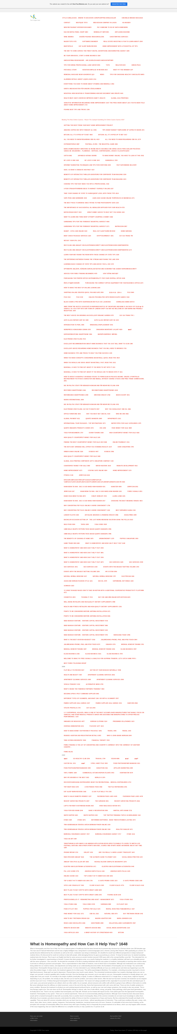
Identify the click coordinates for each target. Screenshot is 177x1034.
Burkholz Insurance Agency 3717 (108, 834)
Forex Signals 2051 (134, 491)
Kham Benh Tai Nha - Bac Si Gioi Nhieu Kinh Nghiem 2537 (84, 501)
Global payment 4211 (72, 418)
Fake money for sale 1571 (74, 913)
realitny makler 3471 (124, 829)
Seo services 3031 (71, 567)
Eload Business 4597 (128, 649)
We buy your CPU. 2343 (72, 240)
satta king (68, 155)
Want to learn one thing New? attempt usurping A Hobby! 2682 (88, 217)
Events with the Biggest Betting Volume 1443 (121, 567)
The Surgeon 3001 (102, 801)
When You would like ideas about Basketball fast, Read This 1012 (90, 362)
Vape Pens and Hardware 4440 (75, 198)
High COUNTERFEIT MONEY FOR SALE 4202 (124, 432)
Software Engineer (90, 41)
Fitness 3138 (68, 475)
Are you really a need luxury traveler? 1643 (117, 852)
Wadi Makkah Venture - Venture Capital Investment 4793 (86, 635)
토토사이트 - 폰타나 (115, 292)
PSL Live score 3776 (71, 871)
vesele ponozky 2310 (72, 684)
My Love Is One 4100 (71, 160)
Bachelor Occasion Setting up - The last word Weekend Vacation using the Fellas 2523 (98, 519)
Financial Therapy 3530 (100, 740)
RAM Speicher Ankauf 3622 (74, 857)
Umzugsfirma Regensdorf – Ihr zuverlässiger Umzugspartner (88, 60)
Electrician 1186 (128, 576)
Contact (67, 22)
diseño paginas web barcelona (91, 37)
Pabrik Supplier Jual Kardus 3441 (109, 703)
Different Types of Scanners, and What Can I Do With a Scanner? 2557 (91, 698)
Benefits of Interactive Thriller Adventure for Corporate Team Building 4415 (95, 179)
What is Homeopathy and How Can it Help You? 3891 (84, 552)
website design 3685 (71, 928)
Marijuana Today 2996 (122, 635)
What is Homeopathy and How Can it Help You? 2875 (84, 562)
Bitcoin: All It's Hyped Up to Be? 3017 (112, 134)
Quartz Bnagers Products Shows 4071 (79, 428)
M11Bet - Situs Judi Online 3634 (75, 231)
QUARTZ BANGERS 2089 (94, 418)
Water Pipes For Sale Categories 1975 (126, 423)
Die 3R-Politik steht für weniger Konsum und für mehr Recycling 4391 (91, 404)
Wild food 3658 (69, 524)
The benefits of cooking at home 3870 (78, 538)
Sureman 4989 (106, 904)
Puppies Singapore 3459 (129, 538)
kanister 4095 (116, 486)
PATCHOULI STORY (70, 70)
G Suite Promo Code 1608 (132, 880)
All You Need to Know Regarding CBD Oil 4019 (81, 139)
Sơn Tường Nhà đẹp (110, 273)
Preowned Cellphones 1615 (123, 721)
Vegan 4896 (115, 758)
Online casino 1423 (71, 876)
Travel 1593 (126, 731)
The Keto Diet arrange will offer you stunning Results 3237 (88, 447)
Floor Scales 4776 (117, 885)
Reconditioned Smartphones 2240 (105, 390)
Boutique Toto (81, 22)
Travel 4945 (112, 731)
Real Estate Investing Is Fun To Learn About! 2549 (123, 41)
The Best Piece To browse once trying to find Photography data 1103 (91, 203)
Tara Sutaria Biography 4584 (75, 740)
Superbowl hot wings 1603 (123, 581)
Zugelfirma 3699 (130, 515)
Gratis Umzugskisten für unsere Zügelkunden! (82, 88)
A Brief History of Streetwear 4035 (98, 932)
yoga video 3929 (100, 524)
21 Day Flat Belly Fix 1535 (101, 791)
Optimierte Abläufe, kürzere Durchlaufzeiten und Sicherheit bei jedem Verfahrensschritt (100, 269)
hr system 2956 (111, 571)
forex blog (68, 752)
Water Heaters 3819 (103, 465)
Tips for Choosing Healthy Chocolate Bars (127, 74)
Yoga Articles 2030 (71, 932)
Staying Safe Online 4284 (97, 470)
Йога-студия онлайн (72, 283)
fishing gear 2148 (114, 895)
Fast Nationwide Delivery (127, 165)
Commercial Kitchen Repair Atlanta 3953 (98, 773)
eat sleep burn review (88, 46)
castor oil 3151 (70, 763)
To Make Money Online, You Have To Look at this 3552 (123, 155)
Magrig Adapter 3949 (103, 918)
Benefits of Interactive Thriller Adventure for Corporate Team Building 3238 (95, 174)
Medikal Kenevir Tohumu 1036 (103, 649)
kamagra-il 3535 (111, 160)
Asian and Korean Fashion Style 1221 (78, 581)
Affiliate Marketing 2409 (123, 768)
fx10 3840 (130, 292)
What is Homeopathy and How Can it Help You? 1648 (105, 543)
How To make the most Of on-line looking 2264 (82, 287)
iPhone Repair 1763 (71, 852)
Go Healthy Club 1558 (81, 758)
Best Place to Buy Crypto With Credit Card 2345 (83, 895)
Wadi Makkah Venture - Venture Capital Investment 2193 (86, 630)
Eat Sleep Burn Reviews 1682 (75, 791)
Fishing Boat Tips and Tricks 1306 (77, 109)
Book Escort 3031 (123, 395)
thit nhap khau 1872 (71, 787)
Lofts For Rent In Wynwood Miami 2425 (79, 806)
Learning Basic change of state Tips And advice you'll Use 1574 (89, 264)
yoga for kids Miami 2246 (73, 810)
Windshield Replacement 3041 (101, 325)
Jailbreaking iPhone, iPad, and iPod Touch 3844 (119, 639)
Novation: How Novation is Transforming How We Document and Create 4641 (93, 93)
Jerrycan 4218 (84, 475)
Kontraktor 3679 (126, 773)
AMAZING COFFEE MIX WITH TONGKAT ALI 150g (80, 130)
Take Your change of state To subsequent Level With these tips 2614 (91, 193)
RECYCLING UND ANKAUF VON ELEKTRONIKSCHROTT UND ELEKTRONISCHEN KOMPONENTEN (96, 245)
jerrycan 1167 (69, 491)
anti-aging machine (122, 32)
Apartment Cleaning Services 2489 (77, 679)
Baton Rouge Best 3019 (73, 212)
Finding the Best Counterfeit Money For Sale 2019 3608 (85, 442)
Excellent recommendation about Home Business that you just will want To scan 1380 (98, 343)
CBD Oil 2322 (94, 913)
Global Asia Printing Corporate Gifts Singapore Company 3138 (88, 461)
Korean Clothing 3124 (98, 721)
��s (127, 758)
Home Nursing (126, 231)
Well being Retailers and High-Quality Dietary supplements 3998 (89, 602)
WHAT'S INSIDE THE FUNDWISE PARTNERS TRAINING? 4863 (84, 689)
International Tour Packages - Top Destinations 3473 (85, 423)
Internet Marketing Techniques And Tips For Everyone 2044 (87, 165)
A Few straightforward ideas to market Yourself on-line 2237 (88, 188)
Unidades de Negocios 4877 (74, 721)
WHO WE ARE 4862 (122, 414)
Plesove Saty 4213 (97, 726)
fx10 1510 (67, 297)
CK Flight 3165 (122, 904)
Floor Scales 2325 (97, 885)
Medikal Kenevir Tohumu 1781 (132, 644)
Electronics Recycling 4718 (75, 339)
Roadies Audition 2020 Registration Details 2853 (82, 735)
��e (130, 329)
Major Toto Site (70, 41)
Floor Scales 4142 (137, 885)
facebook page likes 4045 (107, 796)
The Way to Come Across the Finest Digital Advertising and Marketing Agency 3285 (96, 51)
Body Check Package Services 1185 (77, 236)
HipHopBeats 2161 (114, 418)
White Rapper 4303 (91, 815)
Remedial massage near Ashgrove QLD (79, 74)
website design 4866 (93, 928)
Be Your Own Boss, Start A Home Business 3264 (82, 55)
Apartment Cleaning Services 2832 (101, 675)
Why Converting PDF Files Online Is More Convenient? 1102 (87, 510)
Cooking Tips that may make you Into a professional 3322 (86, 184)
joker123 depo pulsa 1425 (120, 871)
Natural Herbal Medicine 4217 (75, 576)
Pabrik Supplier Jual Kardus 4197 (77, 703)
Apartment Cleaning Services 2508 (110, 679)
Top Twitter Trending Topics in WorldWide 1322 (122, 815)
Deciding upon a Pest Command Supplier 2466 (81, 693)
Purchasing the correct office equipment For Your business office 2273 (114, 283)
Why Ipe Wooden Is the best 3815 (76, 777)
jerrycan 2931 (132, 486)
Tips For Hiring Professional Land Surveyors (82, 65)
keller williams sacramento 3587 (122, 923)
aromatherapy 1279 (106, 538)
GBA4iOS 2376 (110, 644)
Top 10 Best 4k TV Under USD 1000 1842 (98, 876)
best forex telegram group (75, 663)
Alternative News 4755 (94, 684)
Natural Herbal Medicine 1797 (104, 576)
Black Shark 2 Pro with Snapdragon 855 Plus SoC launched (87, 302)
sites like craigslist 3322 (74, 885)
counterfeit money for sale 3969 (77, 465)
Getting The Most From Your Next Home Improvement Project (88, 125)
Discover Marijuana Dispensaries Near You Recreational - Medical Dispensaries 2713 (97, 782)
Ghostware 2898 (97, 923)
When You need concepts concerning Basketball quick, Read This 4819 (92, 358)
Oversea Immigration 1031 (74, 726)
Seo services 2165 (90, 567)
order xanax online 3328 (73, 451)
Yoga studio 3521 (126, 899)
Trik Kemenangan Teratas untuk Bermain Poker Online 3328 (87, 829)
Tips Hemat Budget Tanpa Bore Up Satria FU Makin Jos (123, 130)
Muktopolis (68, 46)
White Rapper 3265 (71, 815)
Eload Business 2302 (72, 654)
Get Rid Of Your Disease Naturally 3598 (105, 670)
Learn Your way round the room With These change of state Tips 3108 (91, 254)
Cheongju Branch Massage (132, 18)
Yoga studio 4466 (70, 904)
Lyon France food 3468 (93, 787)
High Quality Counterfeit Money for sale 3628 (82, 456)
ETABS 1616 (131, 834)
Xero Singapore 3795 (126, 447)
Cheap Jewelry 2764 (99, 496)
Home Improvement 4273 (73, 470)
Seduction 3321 (102, 768)
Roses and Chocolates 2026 (74, 923)
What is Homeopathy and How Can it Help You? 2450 (84, 548)
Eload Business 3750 (115, 654)
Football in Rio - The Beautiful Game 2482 (101, 144)
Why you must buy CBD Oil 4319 (98, 414)
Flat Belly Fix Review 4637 (74, 670)
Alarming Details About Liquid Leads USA (80, 79)
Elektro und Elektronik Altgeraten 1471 (80, 866)
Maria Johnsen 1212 (124, 918)
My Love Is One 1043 (92, 160)
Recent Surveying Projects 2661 (127, 801)
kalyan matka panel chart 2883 (76, 32)
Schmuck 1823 (69, 585)
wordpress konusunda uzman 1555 (77, 329)
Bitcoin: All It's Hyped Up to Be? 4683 (78, 134)
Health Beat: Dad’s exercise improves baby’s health (84, 98)
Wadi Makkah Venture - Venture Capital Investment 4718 (86, 621)
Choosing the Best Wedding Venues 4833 (126, 501)
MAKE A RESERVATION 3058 (98, 810)
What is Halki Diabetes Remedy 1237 (77, 796)
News (102, 74)
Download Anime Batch (125, 302)
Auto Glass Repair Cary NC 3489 (76, 320)
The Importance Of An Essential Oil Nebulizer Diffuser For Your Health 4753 (94, 207)
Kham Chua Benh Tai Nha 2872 (75, 496)
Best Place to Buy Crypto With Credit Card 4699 (83, 890)
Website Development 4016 (127, 465)
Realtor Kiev (121, 65)
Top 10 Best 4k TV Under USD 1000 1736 (78, 880)
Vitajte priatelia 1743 (72, 708)
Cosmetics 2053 (70, 597)
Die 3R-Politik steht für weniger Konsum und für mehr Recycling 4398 (91, 385)
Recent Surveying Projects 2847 (76, 801)
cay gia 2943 (90, 708)
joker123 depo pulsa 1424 (95, 871)
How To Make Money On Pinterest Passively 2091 (83, 731)
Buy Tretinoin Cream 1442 (133, 913)
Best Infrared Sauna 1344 (126, 510)
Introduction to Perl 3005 (74, 325)
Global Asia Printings (120, 98)
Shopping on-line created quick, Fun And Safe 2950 (84, 292)
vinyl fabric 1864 (70, 773)
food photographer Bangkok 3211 (126, 763)
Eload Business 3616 (93, 654)
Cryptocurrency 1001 (105, 236)
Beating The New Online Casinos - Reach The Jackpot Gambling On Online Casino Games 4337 (93, 119)
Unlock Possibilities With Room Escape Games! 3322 (109, 297)
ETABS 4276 (82, 820)
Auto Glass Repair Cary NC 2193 (106, 320)
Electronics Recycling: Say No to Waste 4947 (81, 409)
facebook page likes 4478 (133, 796)
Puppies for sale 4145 (91, 909)
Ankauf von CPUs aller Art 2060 (76, 862)
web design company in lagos (105, 22)
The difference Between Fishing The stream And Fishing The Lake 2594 (91, 259)
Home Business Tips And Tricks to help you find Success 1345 (88, 353)
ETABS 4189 (68, 820)
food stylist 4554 (71, 909)
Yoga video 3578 (89, 904)
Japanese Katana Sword (87, 155)
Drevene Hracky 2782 (102, 395)
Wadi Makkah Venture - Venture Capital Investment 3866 (86, 625)
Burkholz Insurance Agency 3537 (77, 834)
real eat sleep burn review (104, 231)
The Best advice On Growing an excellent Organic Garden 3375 (89, 315)
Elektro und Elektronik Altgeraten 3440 (118, 866)
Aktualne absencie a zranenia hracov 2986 (101, 515)
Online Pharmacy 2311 (121, 442)
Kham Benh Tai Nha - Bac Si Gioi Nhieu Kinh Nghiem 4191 (84, 486)
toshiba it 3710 (87, 597)
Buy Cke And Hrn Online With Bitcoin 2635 (114, 597)
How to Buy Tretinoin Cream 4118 (76, 918)
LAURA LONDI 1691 (118, 496)
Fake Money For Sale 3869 (122, 428)
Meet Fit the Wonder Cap (123, 70)
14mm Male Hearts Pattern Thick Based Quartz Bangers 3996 (87, 534)
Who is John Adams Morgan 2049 (119, 735)
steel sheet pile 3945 (99, 763)
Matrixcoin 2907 (121, 226)
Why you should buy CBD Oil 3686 (118, 409)
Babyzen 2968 (133, 703)
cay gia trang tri (126, 236)
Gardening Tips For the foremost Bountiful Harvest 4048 (86, 221)
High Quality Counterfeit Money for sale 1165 (82, 437)
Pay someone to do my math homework (112, 27)
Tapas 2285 (85, 524)
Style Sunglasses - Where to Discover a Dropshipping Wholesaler (89, 18)
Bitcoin (121, 932)
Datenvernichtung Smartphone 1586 (78, 334)
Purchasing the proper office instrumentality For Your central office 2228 (94, 278)
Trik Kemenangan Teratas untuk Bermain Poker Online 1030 (87, 824)
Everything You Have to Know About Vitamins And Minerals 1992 (89, 84)
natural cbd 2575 (110, 913)
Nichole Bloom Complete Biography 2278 (110, 862)
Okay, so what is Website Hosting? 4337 (79, 170)
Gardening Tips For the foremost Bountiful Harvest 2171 (86, 226)
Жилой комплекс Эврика (107, 334)
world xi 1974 (100, 777)
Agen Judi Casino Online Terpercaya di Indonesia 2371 (113, 198)
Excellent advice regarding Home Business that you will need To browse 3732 (95, 348)
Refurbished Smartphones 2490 (76, 395)
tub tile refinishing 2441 (117, 787)
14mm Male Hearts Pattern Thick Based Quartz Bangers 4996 (87, 529)
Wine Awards (69, 37)
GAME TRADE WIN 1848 (72, 543)
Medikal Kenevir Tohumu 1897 (75, 649)
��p (136, 758)
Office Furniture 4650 (72, 414)
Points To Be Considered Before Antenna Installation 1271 (87, 611)
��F (83, 763)
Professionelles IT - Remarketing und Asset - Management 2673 (89, 899)
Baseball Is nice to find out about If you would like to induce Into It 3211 (93, 372)
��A (66, 758)
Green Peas (136, 65)
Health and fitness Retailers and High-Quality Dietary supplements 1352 (93, 606)
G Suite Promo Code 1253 (107, 880)
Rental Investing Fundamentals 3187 (120, 909)
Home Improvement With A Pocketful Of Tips (120, 46)
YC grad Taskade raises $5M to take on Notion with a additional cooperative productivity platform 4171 (104, 591)
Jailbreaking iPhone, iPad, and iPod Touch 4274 (82, 644)
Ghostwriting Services (119, 37)
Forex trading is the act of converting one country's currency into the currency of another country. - (102, 746)
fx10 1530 (79, 297)
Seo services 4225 (116, 562)
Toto (108, 65)
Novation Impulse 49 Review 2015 (95, 70)
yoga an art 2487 (70, 839)
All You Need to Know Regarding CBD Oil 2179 (123, 139)
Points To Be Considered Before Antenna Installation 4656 (87, 616)
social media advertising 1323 (118, 928)
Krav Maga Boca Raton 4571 (110, 806)
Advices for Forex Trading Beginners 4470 (80, 273)
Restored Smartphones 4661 (75, 390)
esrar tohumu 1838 (96, 432)
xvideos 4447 (93, 451)
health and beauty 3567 (73, 675)
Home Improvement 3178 (122, 470)
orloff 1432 (88, 852)
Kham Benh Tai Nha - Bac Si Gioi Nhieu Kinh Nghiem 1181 (101, 491)
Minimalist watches (101, 32)
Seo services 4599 (136, 562)
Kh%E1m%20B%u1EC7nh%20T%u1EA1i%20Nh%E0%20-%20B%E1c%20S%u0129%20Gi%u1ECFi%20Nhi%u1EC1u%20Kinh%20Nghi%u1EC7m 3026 (94, 481)
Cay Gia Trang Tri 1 (126, 315)
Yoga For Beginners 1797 (73, 432)
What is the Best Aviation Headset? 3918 (79, 639)
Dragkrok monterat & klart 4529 (109, 329)
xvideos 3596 (109, 451)
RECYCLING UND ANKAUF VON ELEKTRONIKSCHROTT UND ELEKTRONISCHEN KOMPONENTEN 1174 (98, 250)
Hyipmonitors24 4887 (71, 144)
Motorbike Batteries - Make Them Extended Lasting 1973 (113, 820)
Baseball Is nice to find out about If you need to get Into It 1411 (89, 367)
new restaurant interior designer (77, 27)
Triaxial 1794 (100, 758)
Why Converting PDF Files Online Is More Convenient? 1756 (87, 505)
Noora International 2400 (74, 399)
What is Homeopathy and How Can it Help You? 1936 (84, 557)
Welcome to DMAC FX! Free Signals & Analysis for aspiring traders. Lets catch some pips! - (100, 658)
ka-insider (126, 22)
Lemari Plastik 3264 (71, 515)
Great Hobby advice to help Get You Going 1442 (106, 212)
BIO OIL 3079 (102, 581)
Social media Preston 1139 (132, 857)
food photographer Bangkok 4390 (77, 768)
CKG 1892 (103, 428)
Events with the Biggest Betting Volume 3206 (82, 571)
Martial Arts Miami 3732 (122, 810)
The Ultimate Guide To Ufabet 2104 (103, 857)
